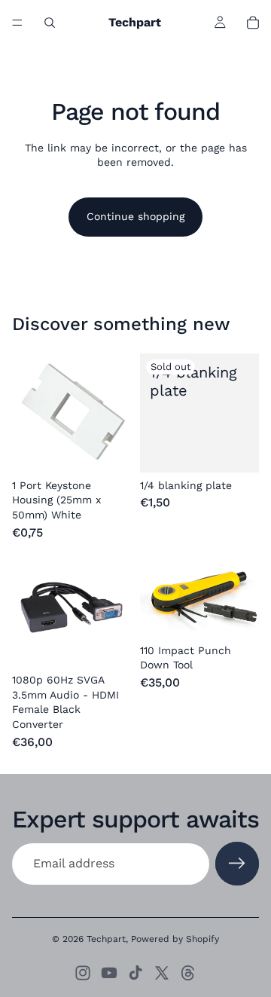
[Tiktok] (135, 973)
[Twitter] (162, 973)
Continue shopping (135, 216)
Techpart (106, 939)
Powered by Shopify (175, 939)
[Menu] (17, 22)
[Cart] (252, 22)
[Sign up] (237, 863)
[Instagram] (83, 973)
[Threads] (188, 973)
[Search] (49, 22)
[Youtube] (109, 973)
